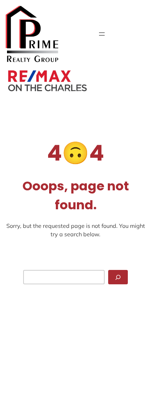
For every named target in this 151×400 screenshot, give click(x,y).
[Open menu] (102, 34)
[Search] (118, 277)
